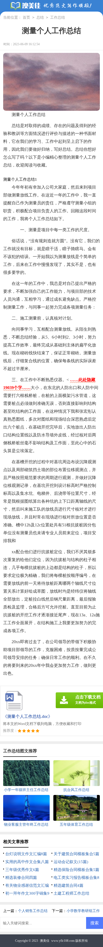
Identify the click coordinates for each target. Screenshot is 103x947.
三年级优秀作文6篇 (22, 870)
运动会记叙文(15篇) (71, 862)
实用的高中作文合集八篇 (27, 862)
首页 (26, 17)
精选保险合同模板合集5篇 (76, 870)
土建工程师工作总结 (71, 893)
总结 (40, 17)
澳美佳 (44, 941)
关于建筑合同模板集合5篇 (76, 854)
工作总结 (57, 17)
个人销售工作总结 (33, 911)
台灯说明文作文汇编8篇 (26, 854)
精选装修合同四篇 (21, 877)
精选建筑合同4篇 (68, 885)
